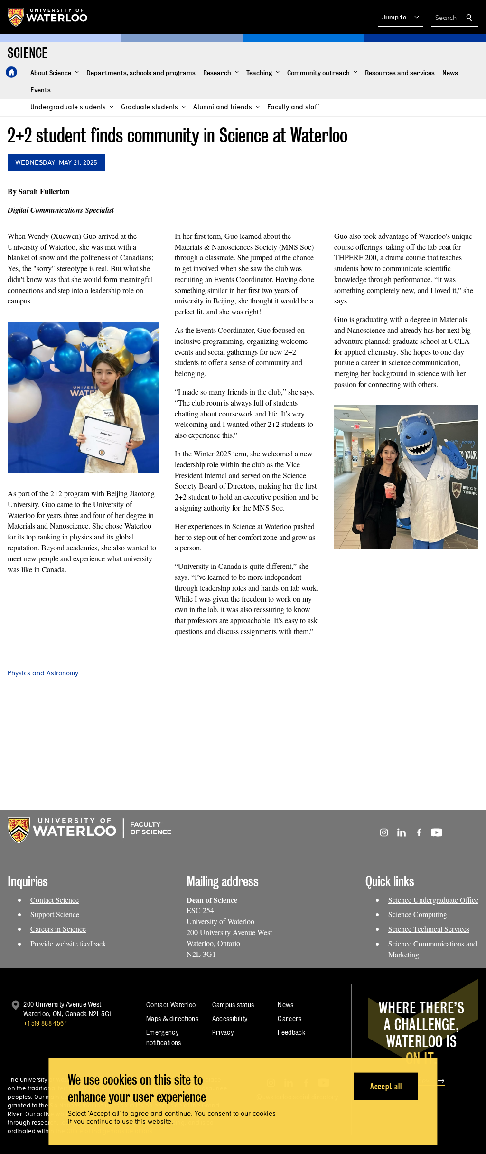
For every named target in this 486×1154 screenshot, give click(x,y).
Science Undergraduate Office (433, 900)
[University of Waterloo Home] (48, 17)
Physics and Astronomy (43, 673)
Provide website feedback (68, 943)
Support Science (54, 914)
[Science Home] (11, 72)
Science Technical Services (428, 929)
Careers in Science (58, 929)
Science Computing (417, 914)
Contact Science (54, 900)
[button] (400, 17)
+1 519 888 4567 (45, 1023)
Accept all (386, 1086)
